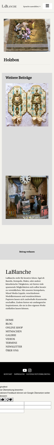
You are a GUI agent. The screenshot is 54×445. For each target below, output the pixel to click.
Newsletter (14, 347)
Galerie (11, 335)
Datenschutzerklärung (38, 374)
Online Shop (14, 328)
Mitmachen (14, 331)
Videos (10, 339)
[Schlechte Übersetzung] (9, 399)
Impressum (19, 374)
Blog (9, 324)
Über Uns (12, 350)
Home (9, 320)
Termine (11, 343)
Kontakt (8, 374)
